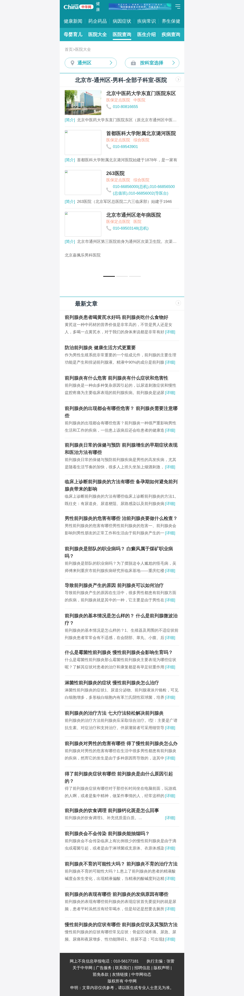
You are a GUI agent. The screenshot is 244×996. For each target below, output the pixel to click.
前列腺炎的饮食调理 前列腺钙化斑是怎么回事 (112, 810)
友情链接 (120, 974)
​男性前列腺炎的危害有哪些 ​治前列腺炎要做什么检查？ (121, 518)
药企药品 (97, 21)
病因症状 (122, 21)
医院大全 (97, 34)
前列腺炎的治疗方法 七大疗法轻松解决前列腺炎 (114, 713)
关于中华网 (82, 967)
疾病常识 (146, 21)
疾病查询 (171, 34)
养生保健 (171, 21)
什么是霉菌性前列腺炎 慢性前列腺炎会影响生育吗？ (119, 652)
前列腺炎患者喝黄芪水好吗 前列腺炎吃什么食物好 (116, 317)
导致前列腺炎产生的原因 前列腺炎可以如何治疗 (114, 585)
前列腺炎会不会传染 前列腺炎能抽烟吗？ (107, 833)
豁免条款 (101, 974)
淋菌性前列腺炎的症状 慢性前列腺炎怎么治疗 (112, 682)
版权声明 (161, 967)
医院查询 (122, 34)
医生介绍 (146, 34)
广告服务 (104, 967)
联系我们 (123, 967)
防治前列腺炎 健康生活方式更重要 (100, 347)
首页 (69, 49)
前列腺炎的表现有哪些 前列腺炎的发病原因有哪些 (116, 894)
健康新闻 (73, 21)
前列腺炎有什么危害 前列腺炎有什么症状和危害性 (116, 378)
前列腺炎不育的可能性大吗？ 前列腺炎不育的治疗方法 (121, 863)
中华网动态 (141, 974)
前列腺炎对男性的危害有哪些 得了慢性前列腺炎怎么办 (121, 743)
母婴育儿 (73, 34)
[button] (109, 276)
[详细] (170, 332)
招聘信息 (142, 967)
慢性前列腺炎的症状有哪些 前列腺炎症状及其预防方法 (121, 924)
